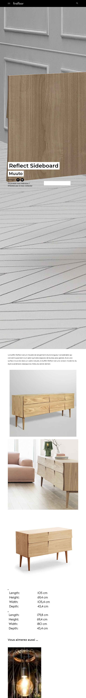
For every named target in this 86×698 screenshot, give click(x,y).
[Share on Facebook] (18, 181)
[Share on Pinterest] (22, 181)
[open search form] (76, 3)
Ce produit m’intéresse (57, 183)
